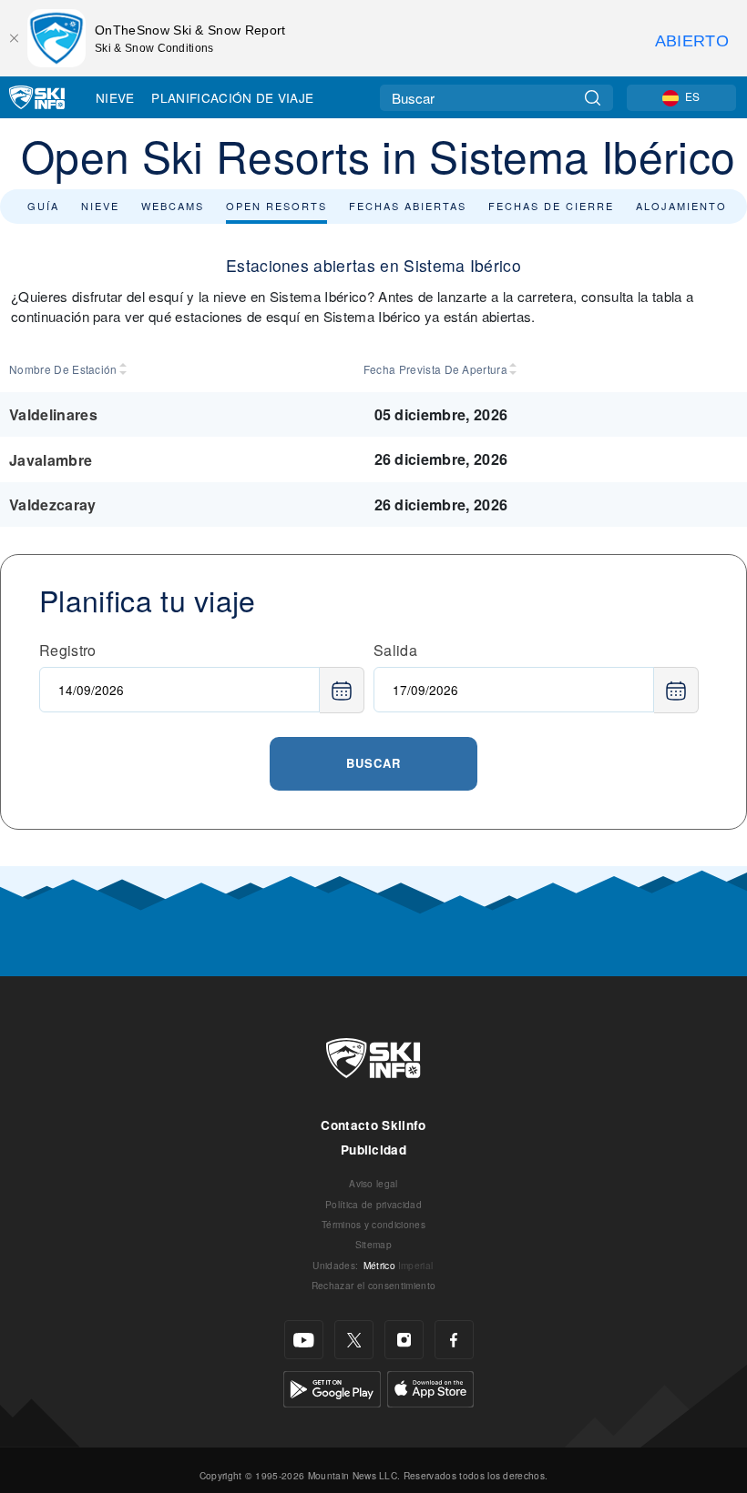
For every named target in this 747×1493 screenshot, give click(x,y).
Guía (43, 205)
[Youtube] (303, 1339)
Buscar (373, 763)
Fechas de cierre (551, 205)
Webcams (172, 205)
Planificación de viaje (232, 97)
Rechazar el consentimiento (373, 1285)
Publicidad (373, 1149)
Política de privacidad (373, 1204)
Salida (395, 650)
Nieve (115, 97)
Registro (68, 650)
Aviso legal (373, 1183)
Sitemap (373, 1244)
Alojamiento (681, 205)
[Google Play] (332, 1387)
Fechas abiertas (407, 205)
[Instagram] (404, 1339)
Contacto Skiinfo (373, 1125)
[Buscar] (592, 98)
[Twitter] (354, 1339)
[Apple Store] (430, 1387)
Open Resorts (276, 205)
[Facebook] (454, 1339)
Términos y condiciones (373, 1224)
